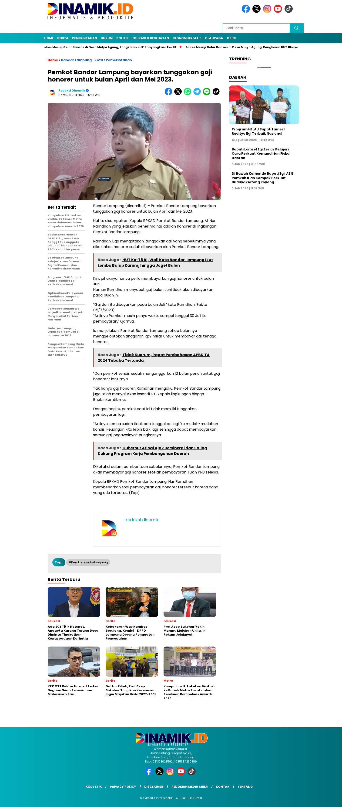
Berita (62, 38)
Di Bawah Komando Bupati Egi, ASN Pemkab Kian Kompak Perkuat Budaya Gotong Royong (262, 177)
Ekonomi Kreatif (187, 38)
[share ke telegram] (198, 94)
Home (49, 38)
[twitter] (257, 12)
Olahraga (214, 38)
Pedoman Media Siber (189, 786)
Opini (231, 38)
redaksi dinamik (72, 90)
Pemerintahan (84, 38)
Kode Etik (94, 786)
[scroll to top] (328, 799)
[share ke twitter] (179, 94)
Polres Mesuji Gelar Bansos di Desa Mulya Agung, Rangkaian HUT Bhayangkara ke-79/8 (231, 47)
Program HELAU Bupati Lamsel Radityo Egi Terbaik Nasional (258, 131)
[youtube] (279, 12)
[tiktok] (289, 12)
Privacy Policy (123, 786)
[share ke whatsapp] (188, 94)
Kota (98, 60)
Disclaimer (153, 786)
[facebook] (246, 12)
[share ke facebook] (169, 94)
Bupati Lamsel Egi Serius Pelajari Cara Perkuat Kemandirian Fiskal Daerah (261, 153)
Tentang (245, 786)
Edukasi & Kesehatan (150, 38)
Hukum (107, 38)
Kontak (222, 786)
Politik (122, 38)
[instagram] (268, 12)
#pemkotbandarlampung (88, 562)
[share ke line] (207, 94)
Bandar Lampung (76, 60)
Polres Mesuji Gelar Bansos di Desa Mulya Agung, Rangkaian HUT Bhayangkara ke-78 (86, 47)
